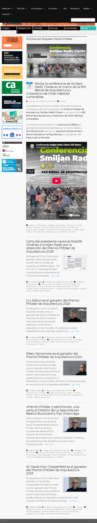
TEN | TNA (21, 8)
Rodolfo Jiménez (46, 288)
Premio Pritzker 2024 (43, 395)
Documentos (36, 8)
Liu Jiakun (78, 339)
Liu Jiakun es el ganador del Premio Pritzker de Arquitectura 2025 (52, 302)
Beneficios (75, 8)
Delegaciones (24, 30)
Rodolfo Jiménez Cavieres (67, 288)
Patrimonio (31, 455)
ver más (55, 276)
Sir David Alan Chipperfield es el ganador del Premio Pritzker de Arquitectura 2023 (56, 470)
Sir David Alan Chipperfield (58, 513)
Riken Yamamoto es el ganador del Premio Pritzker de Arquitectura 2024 (54, 355)
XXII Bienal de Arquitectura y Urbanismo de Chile (54, 232)
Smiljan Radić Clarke (41, 291)
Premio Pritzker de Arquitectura (68, 395)
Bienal (84, 28)
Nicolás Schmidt (74, 225)
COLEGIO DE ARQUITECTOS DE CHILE (23, 521)
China (69, 339)
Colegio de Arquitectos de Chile (42, 101)
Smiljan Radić (65, 230)
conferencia (41, 225)
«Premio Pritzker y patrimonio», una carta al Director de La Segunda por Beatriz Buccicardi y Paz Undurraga (52, 410)
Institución (6, 8)
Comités (37, 28)
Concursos (52, 8)
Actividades (71, 28)
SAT (65, 8)
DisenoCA (91, 521)
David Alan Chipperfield (53, 509)
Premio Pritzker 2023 (77, 455)
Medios (86, 8)
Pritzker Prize (52, 230)
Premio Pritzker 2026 (51, 227)
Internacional (32, 284)
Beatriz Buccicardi (47, 452)
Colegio (5, 28)
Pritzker (41, 230)
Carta (43, 284)
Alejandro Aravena (58, 339)
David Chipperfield (73, 509)
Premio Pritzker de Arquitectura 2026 (54, 286)
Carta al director (63, 452)
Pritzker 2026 (32, 288)
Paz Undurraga (44, 455)
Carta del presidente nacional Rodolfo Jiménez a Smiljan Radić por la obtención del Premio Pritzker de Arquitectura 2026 (54, 246)
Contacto (6, 14)
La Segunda (76, 452)
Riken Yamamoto (42, 397)
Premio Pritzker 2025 (51, 342)
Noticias (53, 28)
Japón (70, 393)
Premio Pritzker (33, 227)
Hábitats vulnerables (57, 225)
